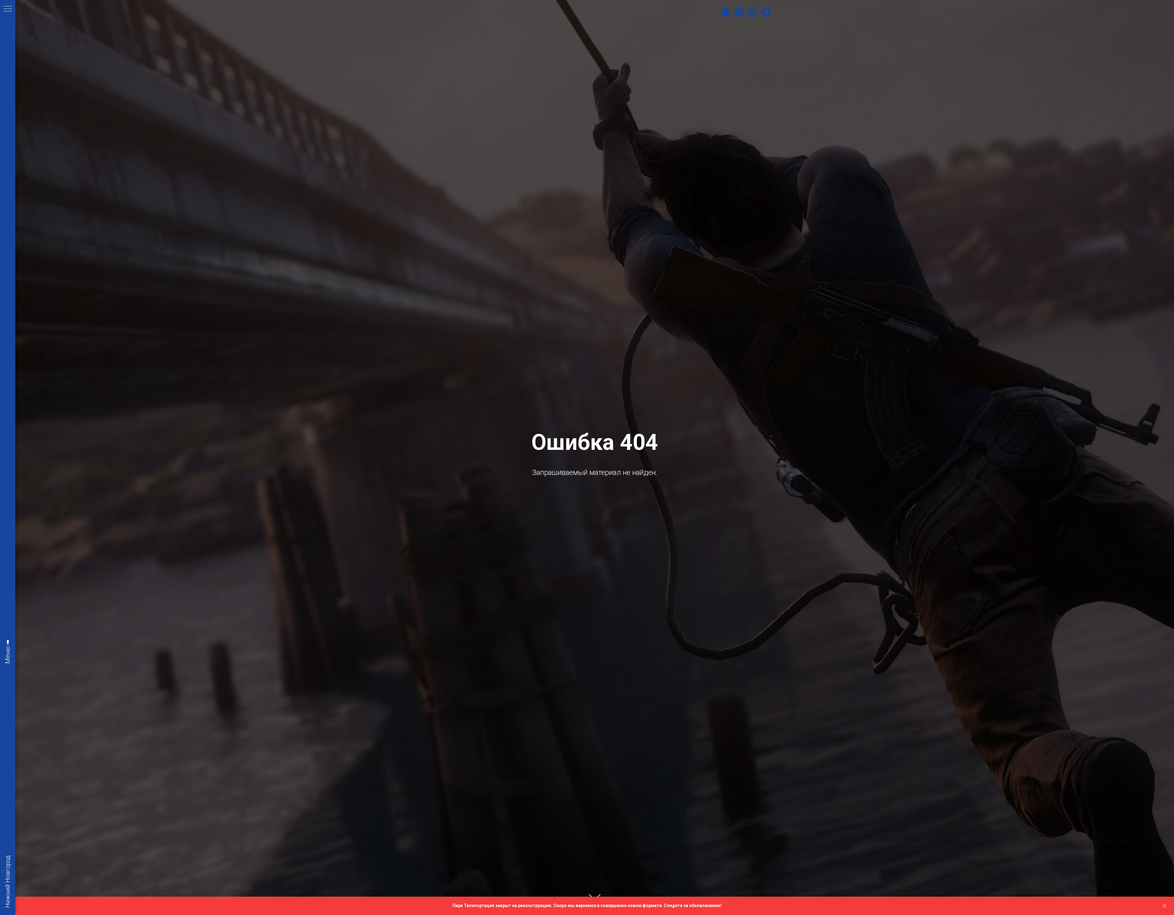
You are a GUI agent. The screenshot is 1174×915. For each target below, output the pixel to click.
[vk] (739, 12)
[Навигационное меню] (7, 9)
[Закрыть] (1164, 905)
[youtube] (765, 12)
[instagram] (752, 12)
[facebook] (725, 12)
